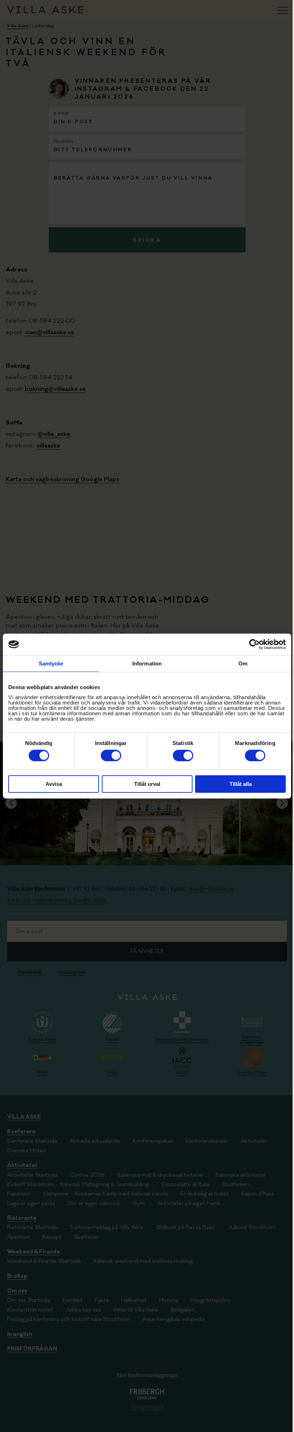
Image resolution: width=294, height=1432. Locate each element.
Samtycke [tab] (51, 663)
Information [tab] (147, 663)
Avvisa (54, 784)
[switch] (111, 755)
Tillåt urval (147, 784)
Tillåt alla (240, 784)
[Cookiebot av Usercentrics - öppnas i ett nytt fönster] (254, 644)
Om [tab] (242, 663)
